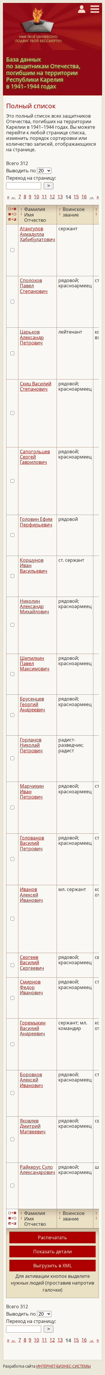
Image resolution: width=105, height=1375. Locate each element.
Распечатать (52, 1237)
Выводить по (21, 170)
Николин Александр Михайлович (34, 606)
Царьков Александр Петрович (32, 337)
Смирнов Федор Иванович (31, 987)
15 (76, 196)
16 (84, 196)
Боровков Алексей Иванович (31, 1080)
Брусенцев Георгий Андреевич (32, 704)
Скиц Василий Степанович (35, 386)
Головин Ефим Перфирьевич (36, 522)
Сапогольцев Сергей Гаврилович (35, 457)
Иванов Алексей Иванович (31, 894)
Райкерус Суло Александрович (37, 1169)
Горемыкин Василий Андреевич (33, 1028)
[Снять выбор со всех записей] (12, 214)
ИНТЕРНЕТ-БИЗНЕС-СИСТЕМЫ (63, 1366)
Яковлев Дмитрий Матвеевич (33, 1126)
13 (60, 196)
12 (52, 196)
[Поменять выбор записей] (12, 219)
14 (68, 196)
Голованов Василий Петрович (32, 843)
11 (44, 196)
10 (36, 196)
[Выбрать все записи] (12, 209)
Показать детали (52, 1251)
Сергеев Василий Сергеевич (32, 962)
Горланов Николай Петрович (31, 745)
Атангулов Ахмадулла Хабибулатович (37, 234)
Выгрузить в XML (52, 1265)
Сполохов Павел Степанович (34, 285)
